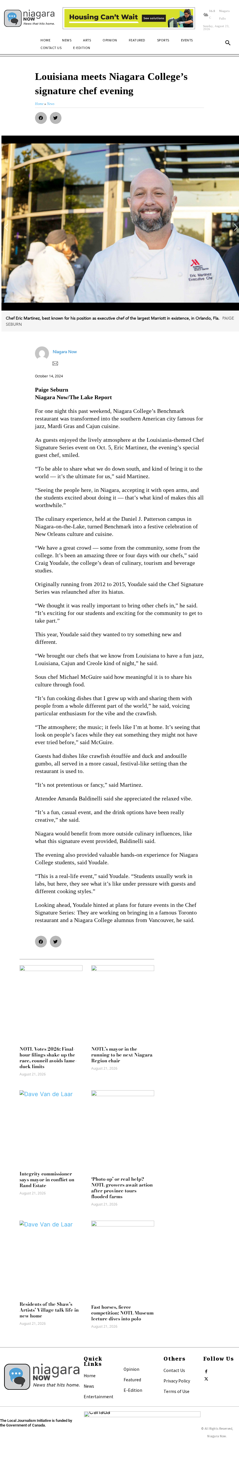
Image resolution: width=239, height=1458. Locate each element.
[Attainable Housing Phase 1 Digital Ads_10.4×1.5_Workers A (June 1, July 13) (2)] (128, 18)
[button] (228, 43)
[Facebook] (206, 1370)
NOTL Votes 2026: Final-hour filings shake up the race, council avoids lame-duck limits (48, 1057)
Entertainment (98, 1396)
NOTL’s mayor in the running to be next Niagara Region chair (121, 1054)
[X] (206, 1378)
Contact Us (174, 1370)
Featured (132, 1379)
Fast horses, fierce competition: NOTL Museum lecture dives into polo (122, 1312)
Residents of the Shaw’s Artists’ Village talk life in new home (49, 1310)
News (89, 1386)
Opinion (131, 1369)
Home (90, 1375)
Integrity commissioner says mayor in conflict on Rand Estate (47, 1179)
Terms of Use (176, 1391)
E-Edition (133, 1390)
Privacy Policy (177, 1381)
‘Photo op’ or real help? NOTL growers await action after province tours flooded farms (122, 1187)
